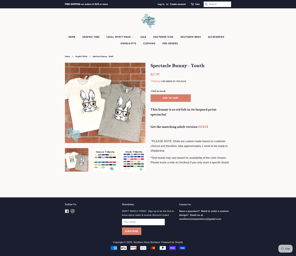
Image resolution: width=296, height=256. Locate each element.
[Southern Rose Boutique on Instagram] (72, 212)
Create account (178, 4)
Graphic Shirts (81, 56)
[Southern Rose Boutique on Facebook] (67, 212)
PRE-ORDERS (170, 43)
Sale (143, 36)
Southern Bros (190, 36)
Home (72, 36)
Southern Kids (163, 36)
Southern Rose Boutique (146, 242)
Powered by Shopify (172, 242)
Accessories (216, 36)
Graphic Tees (91, 36)
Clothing (149, 43)
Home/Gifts (128, 43)
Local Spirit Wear (119, 36)
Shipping (155, 81)
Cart (197, 4)
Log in (161, 4)
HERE (202, 126)
